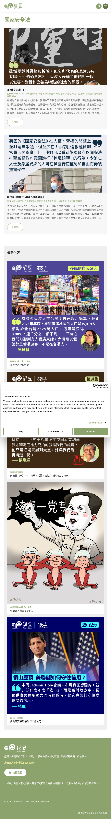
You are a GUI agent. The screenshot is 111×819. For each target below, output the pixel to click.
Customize (53, 431)
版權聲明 (82, 812)
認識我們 (31, 762)
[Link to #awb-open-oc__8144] (105, 6)
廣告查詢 (9, 762)
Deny (20, 431)
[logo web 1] (13, 4)
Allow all (90, 431)
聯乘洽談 (20, 762)
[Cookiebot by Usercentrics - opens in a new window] (95, 386)
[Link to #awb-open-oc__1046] (99, 6)
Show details (95, 422)
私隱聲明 (92, 812)
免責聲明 (103, 812)
